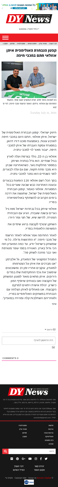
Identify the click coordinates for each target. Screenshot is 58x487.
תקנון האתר (39, 470)
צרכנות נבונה (48, 433)
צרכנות (50, 429)
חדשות (51, 425)
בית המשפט (49, 440)
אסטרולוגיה (21, 43)
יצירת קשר (39, 466)
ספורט (51, 444)
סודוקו (12, 43)
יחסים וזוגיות (32, 43)
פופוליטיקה (49, 436)
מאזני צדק (43, 43)
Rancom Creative (44, 478)
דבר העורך (53, 43)
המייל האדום (19, 470)
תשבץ (5, 43)
